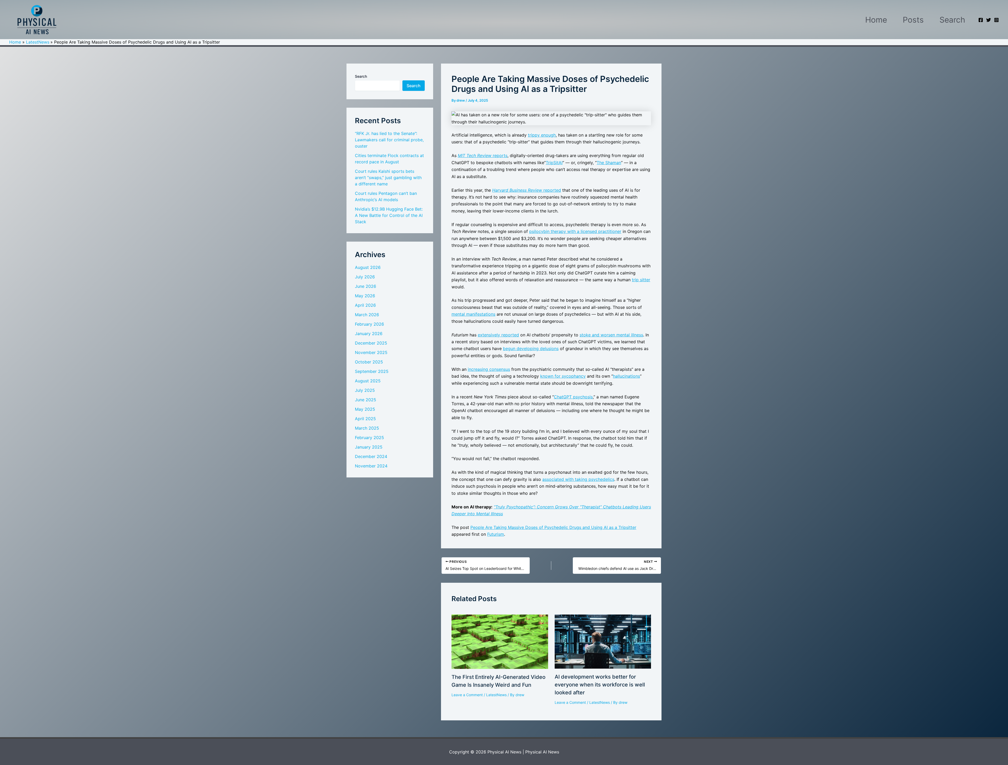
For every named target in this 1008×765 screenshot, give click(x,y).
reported (526, 190)
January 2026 (368, 333)
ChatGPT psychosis (573, 396)
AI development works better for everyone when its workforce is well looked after (600, 685)
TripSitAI (554, 162)
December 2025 (371, 343)
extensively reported (498, 334)
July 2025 (365, 390)
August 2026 (368, 267)
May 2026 (365, 295)
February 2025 (369, 437)
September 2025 (371, 371)
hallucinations (626, 376)
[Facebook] (980, 20)
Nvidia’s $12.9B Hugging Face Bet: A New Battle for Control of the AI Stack (389, 215)
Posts (913, 19)
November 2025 (371, 352)
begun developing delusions (531, 348)
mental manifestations (473, 314)
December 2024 (371, 456)
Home (876, 19)
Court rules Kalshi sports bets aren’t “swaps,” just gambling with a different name (388, 177)
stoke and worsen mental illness (611, 334)
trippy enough (542, 135)
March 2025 (367, 428)
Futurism (495, 534)
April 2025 (365, 418)
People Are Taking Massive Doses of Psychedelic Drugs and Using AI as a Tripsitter (553, 527)
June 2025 (365, 399)
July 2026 (365, 276)
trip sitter (641, 279)
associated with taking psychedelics (578, 479)
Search (952, 19)
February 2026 (369, 324)
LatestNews (496, 695)
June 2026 (365, 286)
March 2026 (367, 314)
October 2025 (369, 362)
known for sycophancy (563, 376)
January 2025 (368, 447)
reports (482, 155)
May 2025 (365, 409)
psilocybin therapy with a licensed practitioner (575, 231)
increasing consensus (489, 369)
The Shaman (609, 162)
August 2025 (368, 380)
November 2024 (371, 466)
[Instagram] (996, 20)
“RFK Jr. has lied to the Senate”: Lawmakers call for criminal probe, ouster (389, 140)
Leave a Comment (467, 695)
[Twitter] (988, 20)
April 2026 (365, 305)
